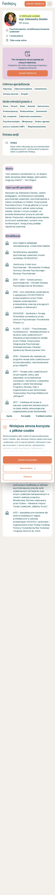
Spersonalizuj (26, 468)
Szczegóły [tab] (25, 416)
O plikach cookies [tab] (44, 416)
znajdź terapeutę (35, 4)
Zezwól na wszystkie (27, 460)
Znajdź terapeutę (27, 73)
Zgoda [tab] (9, 416)
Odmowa (28, 477)
